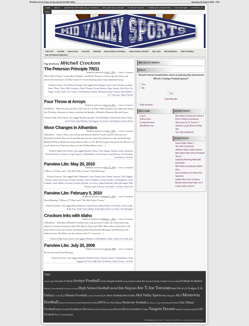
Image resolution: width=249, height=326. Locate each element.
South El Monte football (103, 309)
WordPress (177, 320)
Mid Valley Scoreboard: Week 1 (189, 116)
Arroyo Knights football (111, 281)
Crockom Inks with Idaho (68, 215)
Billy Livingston (72, 88)
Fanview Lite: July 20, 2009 (69, 245)
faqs (47, 12)
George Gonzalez (107, 180)
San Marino (106, 261)
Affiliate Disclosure (113, 8)
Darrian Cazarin (117, 151)
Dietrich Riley (104, 206)
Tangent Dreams (162, 308)
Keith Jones (71, 209)
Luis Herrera (120, 157)
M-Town (88, 261)
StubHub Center (139, 309)
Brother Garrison (113, 176)
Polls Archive (146, 104)
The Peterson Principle (56, 55)
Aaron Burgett (99, 85)
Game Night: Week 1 (184, 143)
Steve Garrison (98, 186)
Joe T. (142, 287)
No (143, 88)
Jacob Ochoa (70, 121)
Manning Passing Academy (109, 92)
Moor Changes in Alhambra (70, 127)
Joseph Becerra (114, 154)
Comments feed (147, 122)
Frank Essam (115, 118)
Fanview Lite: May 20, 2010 (69, 163)
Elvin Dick (124, 88)
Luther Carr (118, 239)
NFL (108, 302)
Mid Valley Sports (149, 295)
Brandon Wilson (91, 151)
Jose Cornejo (72, 92)
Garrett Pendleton (92, 180)
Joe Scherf (104, 121)
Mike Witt (97, 261)
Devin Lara (63, 180)
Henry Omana (126, 118)
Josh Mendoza (84, 92)
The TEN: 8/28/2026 (184, 132)
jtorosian (97, 167)
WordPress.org (146, 125)
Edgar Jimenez (113, 88)
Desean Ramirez (99, 88)
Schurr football (63, 309)
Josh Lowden (127, 206)
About (57, 8)
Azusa (91, 176)
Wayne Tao (128, 186)
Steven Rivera (127, 121)
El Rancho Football (71, 288)
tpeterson (98, 72)
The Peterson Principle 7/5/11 (71, 68)
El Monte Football (190, 281)
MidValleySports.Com (154, 320)
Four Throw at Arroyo (64, 101)
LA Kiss (58, 295)
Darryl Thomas (86, 88)
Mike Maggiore (168, 295)
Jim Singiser (94, 121)
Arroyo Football (86, 280)
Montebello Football (89, 302)
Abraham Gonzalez (124, 85)
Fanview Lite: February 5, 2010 (73, 192)
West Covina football (64, 314)
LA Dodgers (190, 288)
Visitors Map (181, 8)
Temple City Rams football (186, 309)
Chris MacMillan (102, 118)
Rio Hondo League (154, 302)
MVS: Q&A (156, 51)
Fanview (97, 51)
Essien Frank (60, 92)
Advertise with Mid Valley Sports (81, 8)
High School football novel (98, 287)
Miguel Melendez (106, 183)
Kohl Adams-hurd (102, 209)
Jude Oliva (177, 288)
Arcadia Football (63, 281)
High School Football (115, 51)
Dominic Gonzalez (59, 154)
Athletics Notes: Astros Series (188, 150)
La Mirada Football (73, 295)
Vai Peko (129, 157)
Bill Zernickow (147, 281)
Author (60, 51)
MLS (179, 295)
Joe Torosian (160, 287)
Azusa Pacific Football (132, 281)
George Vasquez (74, 154)
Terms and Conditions (159, 8)
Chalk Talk (73, 51)
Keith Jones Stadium (85, 209)
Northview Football (134, 302)
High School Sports (139, 51)
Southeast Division (81, 309)
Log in (143, 116)
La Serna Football (94, 295)
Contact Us (197, 8)
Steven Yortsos (118, 261)
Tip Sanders (110, 186)
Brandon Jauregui (87, 118)
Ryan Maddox (126, 92)
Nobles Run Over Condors (187, 179)
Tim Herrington (126, 209)
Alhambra (89, 239)
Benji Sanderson (78, 206)
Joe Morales (116, 206)
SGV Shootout (114, 95)
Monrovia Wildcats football (70, 302)
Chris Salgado (104, 151)
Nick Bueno (116, 302)
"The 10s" (49, 51)
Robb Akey (128, 239)
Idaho (110, 239)
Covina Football (173, 281)
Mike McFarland (121, 183)
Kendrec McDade (81, 183)
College (85, 51)
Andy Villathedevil (80, 176)
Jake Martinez (82, 121)
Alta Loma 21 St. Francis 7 (187, 122)
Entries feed (145, 119)
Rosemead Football (170, 302)
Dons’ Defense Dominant (187, 119)
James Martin (58, 183)
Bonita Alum (100, 176)
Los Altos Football (111, 295)
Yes (144, 84)
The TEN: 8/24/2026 (184, 146)
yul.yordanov (198, 320)
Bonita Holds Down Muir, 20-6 (189, 182)
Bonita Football (160, 281)
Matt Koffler (129, 295)
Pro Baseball (171, 51)
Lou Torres (93, 183)
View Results (171, 99)
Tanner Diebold (127, 95)
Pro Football (187, 51)
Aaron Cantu (111, 85)
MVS (101, 302)
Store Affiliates (135, 8)
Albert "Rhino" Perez (56, 88)
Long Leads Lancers (184, 186)
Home (47, 8)
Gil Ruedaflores (88, 154)
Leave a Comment (126, 72)
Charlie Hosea (92, 206)
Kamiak (94, 92)
